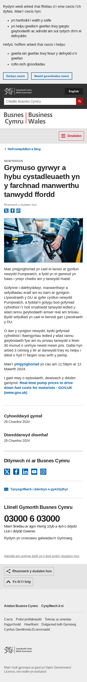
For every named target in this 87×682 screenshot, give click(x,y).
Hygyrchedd (12, 624)
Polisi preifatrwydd (28, 619)
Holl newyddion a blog (24, 149)
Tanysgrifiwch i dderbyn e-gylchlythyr (39, 489)
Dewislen (75, 136)
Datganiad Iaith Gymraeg (58, 624)
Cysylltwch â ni (52, 606)
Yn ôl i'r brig (21, 581)
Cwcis (8, 619)
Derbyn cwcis (15, 76)
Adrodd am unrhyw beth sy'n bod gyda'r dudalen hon (41, 556)
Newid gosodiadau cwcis (51, 76)
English (74, 91)
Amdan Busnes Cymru (21, 606)
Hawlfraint (31, 624)
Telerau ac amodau (58, 619)
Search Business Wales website (79, 101)
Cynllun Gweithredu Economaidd (27, 629)
